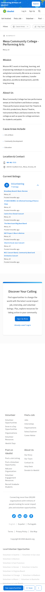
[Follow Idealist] (14, 516)
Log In (24, 11)
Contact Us (28, 462)
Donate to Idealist (31, 470)
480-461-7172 (11, 162)
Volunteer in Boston (11, 559)
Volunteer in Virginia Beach (14, 571)
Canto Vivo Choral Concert (14, 214)
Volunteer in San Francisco (13, 563)
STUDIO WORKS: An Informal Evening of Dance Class (21, 202)
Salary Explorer (30, 431)
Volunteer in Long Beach (13, 583)
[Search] (39, 11)
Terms (10, 531)
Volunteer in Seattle (11, 554)
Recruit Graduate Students (12, 485)
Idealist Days (10, 443)
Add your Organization (10, 470)
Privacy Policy (21, 531)
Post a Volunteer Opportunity (12, 463)
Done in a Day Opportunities (11, 428)
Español (21, 524)
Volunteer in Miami (10, 579)
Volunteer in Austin (30, 567)
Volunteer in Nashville (30, 579)
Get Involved (6, 18)
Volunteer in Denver (11, 567)
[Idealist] (8, 11)
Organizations (11, 433)
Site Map (33, 531)
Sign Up (32, 11)
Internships (29, 424)
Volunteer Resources (9, 438)
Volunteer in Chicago (11, 575)
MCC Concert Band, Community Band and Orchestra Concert (19, 254)
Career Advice (29, 435)
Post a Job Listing (12, 458)
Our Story (28, 455)
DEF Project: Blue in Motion (14, 233)
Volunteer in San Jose (31, 554)
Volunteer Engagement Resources (10, 478)
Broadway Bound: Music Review (15, 191)
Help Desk (28, 466)
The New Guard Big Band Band (15, 223)
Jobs (26, 420)
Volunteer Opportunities (11, 421)
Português (32, 524)
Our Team (28, 458)
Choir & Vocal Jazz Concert (14, 243)
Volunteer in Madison (31, 575)
